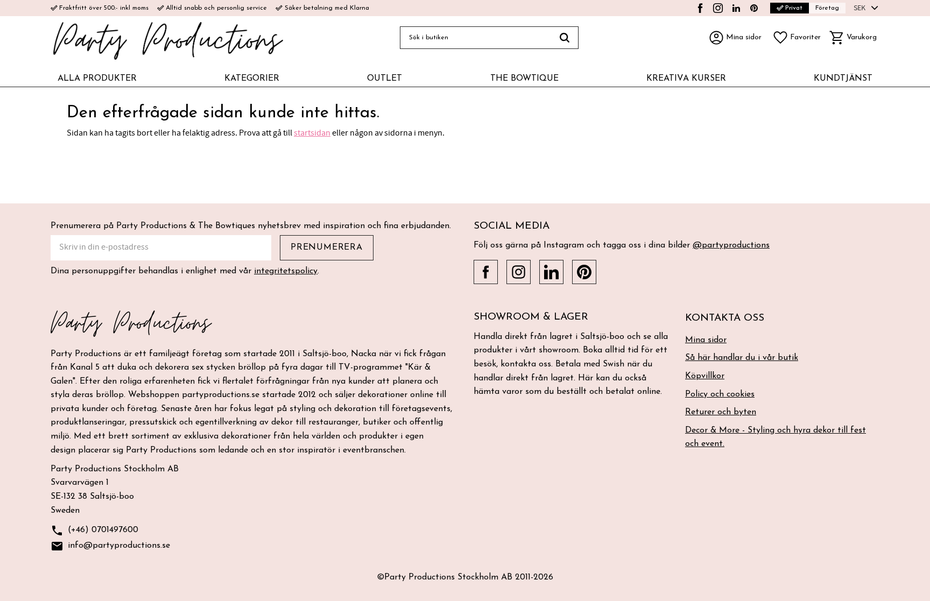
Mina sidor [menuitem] (706, 340)
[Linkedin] (736, 8)
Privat (789, 7)
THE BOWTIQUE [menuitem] (524, 78)
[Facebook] (700, 8)
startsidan (312, 133)
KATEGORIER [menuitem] (251, 78)
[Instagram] (718, 8)
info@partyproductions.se (110, 546)
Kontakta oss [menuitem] (724, 318)
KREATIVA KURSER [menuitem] (686, 78)
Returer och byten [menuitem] (720, 412)
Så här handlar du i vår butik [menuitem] (741, 357)
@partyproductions (731, 245)
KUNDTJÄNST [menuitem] (843, 78)
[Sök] (565, 37)
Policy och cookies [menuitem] (720, 394)
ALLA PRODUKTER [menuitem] (97, 78)
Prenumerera (327, 247)
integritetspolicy (286, 271)
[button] (796, 37)
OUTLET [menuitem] (384, 78)
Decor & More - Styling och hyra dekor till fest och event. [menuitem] (775, 437)
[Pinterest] (754, 8)
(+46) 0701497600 (94, 530)
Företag (827, 8)
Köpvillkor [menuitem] (704, 376)
